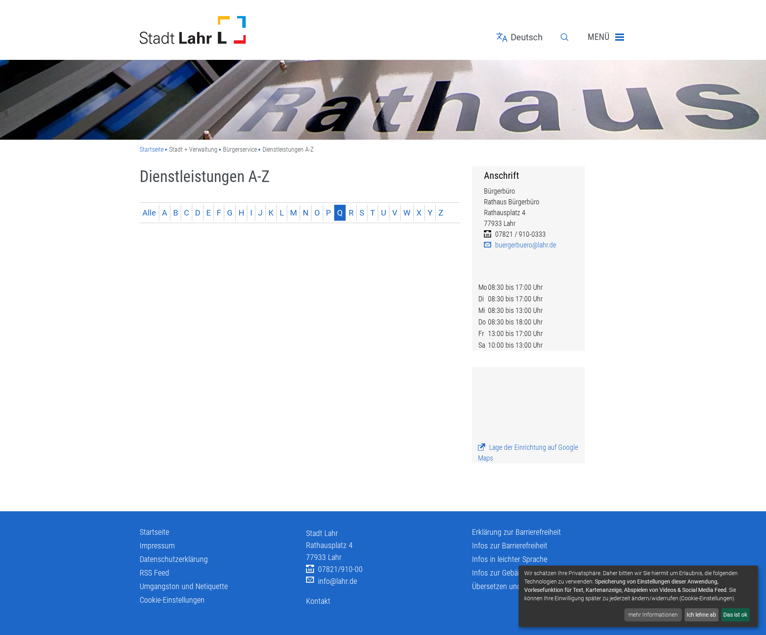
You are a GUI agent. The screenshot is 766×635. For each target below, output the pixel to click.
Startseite (152, 149)
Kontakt (318, 601)
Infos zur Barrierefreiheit (509, 545)
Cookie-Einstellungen (172, 600)
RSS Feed (154, 573)
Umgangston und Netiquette (184, 586)
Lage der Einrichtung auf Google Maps (528, 452)
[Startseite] (217, 30)
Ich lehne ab (701, 614)
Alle (149, 213)
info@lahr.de (337, 581)
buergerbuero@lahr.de (525, 245)
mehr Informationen (653, 614)
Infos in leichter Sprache (509, 559)
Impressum (157, 545)
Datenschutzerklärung (174, 559)
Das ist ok (735, 614)
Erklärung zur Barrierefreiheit (516, 532)
